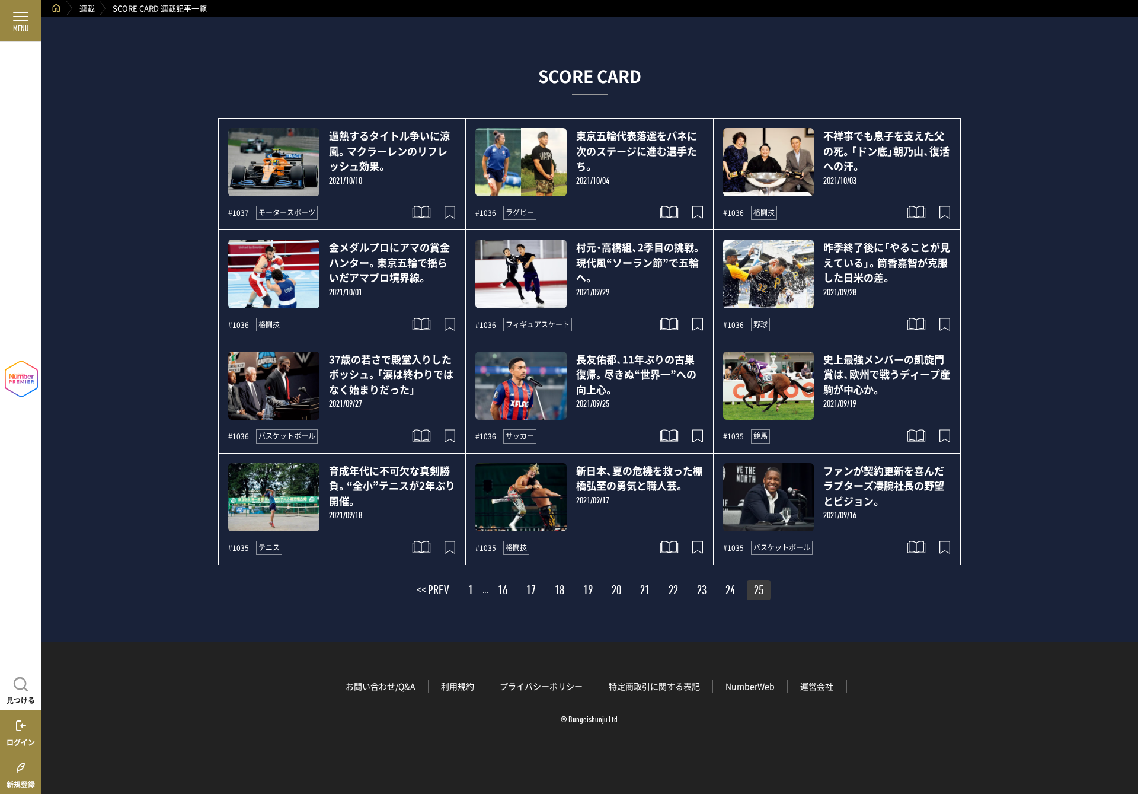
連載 (87, 8)
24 (730, 592)
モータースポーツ (286, 212)
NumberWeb (750, 686)
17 (531, 592)
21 (645, 592)
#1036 (485, 213)
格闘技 (764, 212)
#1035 (733, 436)
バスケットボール (286, 436)
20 (616, 592)
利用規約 (457, 686)
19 (588, 592)
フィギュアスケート (538, 324)
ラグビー (520, 212)
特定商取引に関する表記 (654, 686)
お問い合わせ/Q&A (380, 686)
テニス (269, 547)
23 (702, 592)
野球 (760, 324)
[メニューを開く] (20, 21)
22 (673, 592)
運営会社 (816, 686)
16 (502, 592)
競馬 (760, 436)
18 (559, 592)
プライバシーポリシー (541, 686)
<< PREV (433, 592)
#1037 (238, 213)
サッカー (520, 436)
